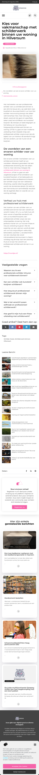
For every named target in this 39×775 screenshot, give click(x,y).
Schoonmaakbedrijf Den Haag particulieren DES (16, 643)
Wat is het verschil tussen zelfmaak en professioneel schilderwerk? (19, 304)
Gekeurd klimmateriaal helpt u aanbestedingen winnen (22, 365)
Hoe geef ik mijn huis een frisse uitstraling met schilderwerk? (19, 315)
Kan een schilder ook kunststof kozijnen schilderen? (19, 283)
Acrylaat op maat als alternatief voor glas (23, 437)
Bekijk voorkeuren (19, 772)
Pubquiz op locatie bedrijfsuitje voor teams (23, 458)
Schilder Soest (9, 339)
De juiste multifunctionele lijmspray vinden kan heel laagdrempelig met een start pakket (19, 689)
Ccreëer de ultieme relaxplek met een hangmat (24, 401)
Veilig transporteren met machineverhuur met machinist (22, 422)
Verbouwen (9, 44)
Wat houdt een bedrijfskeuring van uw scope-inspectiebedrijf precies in (24, 387)
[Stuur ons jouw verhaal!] (19, 483)
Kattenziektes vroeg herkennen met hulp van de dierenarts (23, 380)
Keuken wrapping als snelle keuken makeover (23, 408)
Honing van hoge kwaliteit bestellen (24, 415)
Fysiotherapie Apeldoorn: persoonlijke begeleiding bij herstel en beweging (24, 358)
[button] (35, 745)
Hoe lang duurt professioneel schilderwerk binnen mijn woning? (19, 293)
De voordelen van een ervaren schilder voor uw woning (19, 92)
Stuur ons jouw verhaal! (19, 489)
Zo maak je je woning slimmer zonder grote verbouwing (24, 444)
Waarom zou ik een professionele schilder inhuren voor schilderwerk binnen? (19, 273)
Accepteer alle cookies (19, 766)
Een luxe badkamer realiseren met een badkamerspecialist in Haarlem (19, 554)
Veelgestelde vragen (10, 96)
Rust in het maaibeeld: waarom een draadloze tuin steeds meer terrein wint (23, 430)
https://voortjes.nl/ (11, 253)
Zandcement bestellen (13, 598)
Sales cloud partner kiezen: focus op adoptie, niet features (23, 451)
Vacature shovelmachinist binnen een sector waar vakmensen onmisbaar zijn (24, 395)
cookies (5, 758)
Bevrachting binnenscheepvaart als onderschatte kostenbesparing (23, 372)
